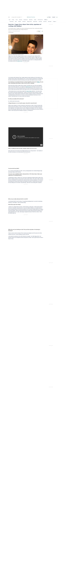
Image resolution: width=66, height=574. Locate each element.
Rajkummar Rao (29, 86)
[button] (9, 17)
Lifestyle (35, 19)
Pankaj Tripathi (29, 91)
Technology (40, 21)
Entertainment (26, 19)
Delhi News (24, 21)
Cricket (17, 19)
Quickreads (45, 21)
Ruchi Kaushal (11, 32)
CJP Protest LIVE (40, 19)
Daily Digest (49, 21)
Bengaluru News (29, 21)
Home (9, 19)
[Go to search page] (11, 17)
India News (20, 19)
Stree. (38, 81)
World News (30, 19)
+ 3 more (54, 21)
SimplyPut (19, 21)
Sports (16, 21)
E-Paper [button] (49, 17)
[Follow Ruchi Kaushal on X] (14, 32)
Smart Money (11, 21)
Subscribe (53, 17)
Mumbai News (35, 21)
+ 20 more (45, 19)
